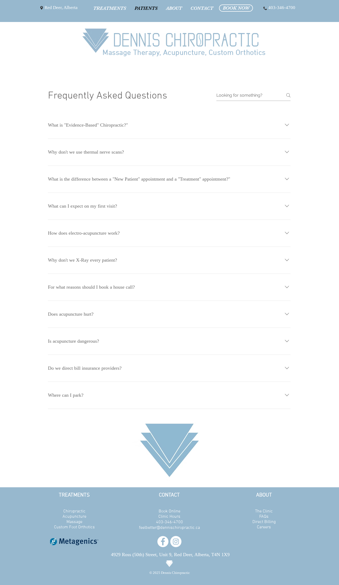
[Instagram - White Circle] (175, 541)
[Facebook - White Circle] (162, 541)
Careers (264, 527)
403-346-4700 (169, 522)
